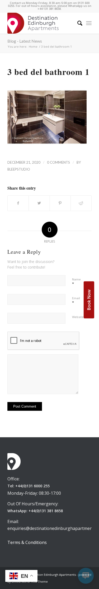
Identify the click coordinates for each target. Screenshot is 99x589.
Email (76, 300)
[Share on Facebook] (18, 203)
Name (76, 281)
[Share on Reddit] (81, 203)
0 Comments (58, 162)
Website (78, 317)
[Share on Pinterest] (60, 203)
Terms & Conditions (27, 542)
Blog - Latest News (24, 40)
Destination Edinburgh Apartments (51, 575)
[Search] (77, 23)
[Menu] (89, 23)
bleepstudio (18, 169)
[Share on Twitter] (39, 203)
